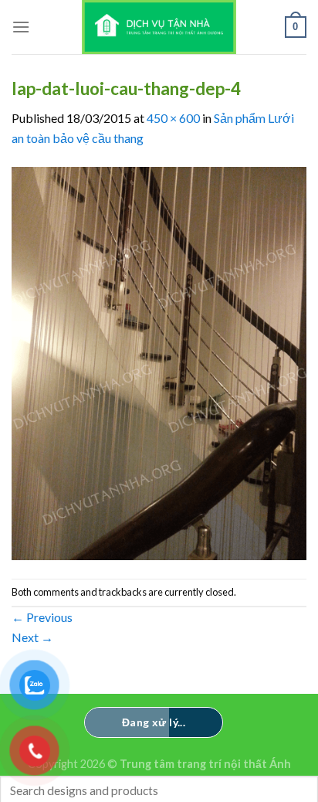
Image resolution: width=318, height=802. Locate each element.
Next (32, 637)
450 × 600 (173, 117)
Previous (42, 617)
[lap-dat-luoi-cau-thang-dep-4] (159, 361)
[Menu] (21, 27)
